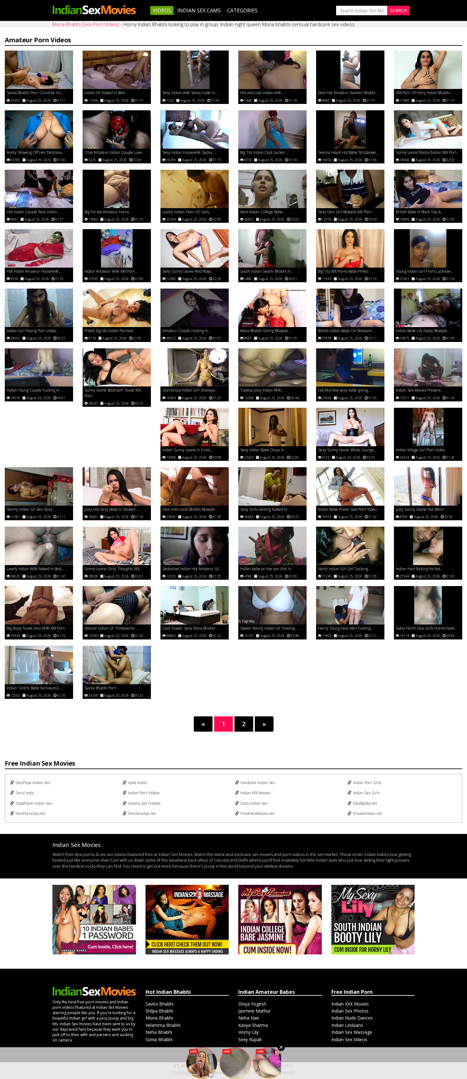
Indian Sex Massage (351, 1032)
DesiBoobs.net (365, 803)
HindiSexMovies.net (257, 813)
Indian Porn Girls (367, 782)
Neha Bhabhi (159, 1032)
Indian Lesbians (347, 1025)
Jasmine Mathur (254, 1011)
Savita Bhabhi (159, 1004)
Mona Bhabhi (159, 1018)
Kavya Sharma (253, 1025)
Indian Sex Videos (349, 1039)
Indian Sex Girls (366, 793)
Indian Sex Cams (199, 10)
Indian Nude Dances (352, 1018)
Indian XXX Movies (255, 793)
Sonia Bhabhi (159, 1039)
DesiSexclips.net (142, 813)
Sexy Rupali (249, 1039)
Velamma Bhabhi (163, 1025)
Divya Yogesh (252, 1004)
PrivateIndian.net (367, 813)
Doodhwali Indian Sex (34, 803)
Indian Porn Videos (143, 793)
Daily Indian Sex (254, 803)
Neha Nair (248, 1018)
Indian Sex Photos (350, 1011)
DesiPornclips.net (30, 813)
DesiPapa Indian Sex (33, 782)
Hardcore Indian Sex (257, 782)
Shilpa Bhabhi (159, 1011)
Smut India (25, 793)
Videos (162, 10)
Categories (242, 10)
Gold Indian (137, 782)
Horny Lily (248, 1032)
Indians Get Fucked (144, 803)
